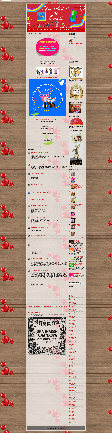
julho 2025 (71, 313)
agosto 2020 (71, 379)
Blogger (63, 428)
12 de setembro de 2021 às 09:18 (41, 244)
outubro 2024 (71, 326)
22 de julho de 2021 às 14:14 (42, 192)
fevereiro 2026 (72, 303)
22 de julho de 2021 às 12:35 (42, 152)
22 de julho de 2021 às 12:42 (38, 164)
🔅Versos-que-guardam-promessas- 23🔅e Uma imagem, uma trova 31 (79, 187)
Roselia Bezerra (34, 152)
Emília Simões (33, 205)
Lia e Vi (32, 235)
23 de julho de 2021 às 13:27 (39, 217)
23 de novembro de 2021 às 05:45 (42, 258)
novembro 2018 (72, 405)
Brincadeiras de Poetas (78, 256)
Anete (32, 184)
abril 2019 (71, 398)
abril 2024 (71, 334)
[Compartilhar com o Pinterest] (41, 147)
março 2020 (71, 386)
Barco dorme (77, 218)
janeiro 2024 (71, 338)
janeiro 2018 (71, 418)
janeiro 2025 (71, 321)
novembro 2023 (72, 340)
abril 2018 (71, 414)
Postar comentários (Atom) (36, 308)
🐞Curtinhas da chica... (79, 212)
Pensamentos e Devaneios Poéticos (37, 199)
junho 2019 (71, 395)
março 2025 (71, 319)
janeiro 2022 (71, 356)
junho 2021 (71, 366)
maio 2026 (71, 299)
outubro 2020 (71, 376)
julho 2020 (71, 380)
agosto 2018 (71, 409)
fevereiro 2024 (72, 337)
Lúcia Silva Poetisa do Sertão (76, 43)
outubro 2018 (71, 407)
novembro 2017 (72, 421)
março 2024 (71, 335)
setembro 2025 (72, 310)
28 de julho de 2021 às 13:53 (39, 235)
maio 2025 (71, 316)
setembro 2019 (72, 393)
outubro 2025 (71, 309)
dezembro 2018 (72, 404)
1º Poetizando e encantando (77, 241)
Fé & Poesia (73, 191)
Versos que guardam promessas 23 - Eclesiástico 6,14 (78, 193)
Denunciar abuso (73, 291)
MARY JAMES (33, 258)
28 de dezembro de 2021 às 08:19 (44, 270)
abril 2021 (71, 369)
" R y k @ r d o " (34, 192)
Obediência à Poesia (78, 232)
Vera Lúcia (33, 244)
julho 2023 (71, 345)
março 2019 (71, 400)
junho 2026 (71, 298)
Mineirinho (73, 217)
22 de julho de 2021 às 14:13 (38, 184)
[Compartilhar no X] (39, 147)
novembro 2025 (72, 307)
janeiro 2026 (71, 305)
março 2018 (71, 415)
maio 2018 (71, 412)
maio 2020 (71, 383)
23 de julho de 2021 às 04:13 (41, 205)
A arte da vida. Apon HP (75, 224)
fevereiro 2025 (72, 320)
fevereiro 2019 (72, 401)
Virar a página (77, 225)
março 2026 (71, 302)
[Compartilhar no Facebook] (40, 147)
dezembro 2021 (72, 358)
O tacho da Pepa (74, 197)
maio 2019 (71, 397)
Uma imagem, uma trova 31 (34, 312)
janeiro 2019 (71, 402)
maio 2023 (71, 347)
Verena (32, 173)
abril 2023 (71, 348)
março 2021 (71, 370)
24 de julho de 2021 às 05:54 (43, 227)
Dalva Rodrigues (34, 227)
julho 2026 (71, 296)
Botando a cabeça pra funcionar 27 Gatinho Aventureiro (78, 264)
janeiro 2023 (71, 349)
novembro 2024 (72, 324)
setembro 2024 (72, 327)
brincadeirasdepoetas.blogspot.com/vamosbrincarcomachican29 (47, 119)
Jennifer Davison (34, 270)
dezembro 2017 (72, 419)
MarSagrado (73, 177)
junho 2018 (71, 411)
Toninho (32, 217)
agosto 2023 (71, 344)
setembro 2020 (72, 377)
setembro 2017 (72, 423)
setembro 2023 (72, 342)
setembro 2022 (72, 352)
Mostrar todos (82, 237)
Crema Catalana (78, 198)
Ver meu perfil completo (73, 45)
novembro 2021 (72, 359)
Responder (33, 161)
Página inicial (47, 306)
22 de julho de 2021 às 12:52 (39, 173)
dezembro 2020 (72, 373)
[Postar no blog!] (38, 147)
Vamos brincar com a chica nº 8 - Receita (79, 249)
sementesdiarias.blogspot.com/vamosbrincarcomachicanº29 (47, 77)
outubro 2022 (71, 351)
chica (32, 164)
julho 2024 (71, 330)
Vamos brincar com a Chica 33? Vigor (78, 274)
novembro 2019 (72, 390)
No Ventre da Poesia (75, 231)
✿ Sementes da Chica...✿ (76, 211)
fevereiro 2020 (72, 387)
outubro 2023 (71, 341)
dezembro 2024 (72, 323)
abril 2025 (71, 317)
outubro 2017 (71, 422)
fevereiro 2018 (72, 416)
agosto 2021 (71, 363)
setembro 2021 (72, 362)
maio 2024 (71, 333)
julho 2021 (71, 365)
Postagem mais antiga (61, 306)
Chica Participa (74, 184)
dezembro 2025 (72, 306)
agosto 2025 (71, 312)
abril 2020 (71, 384)
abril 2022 (71, 355)
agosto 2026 (71, 295)
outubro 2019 (71, 391)
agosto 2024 (71, 328)
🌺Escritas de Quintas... (77, 206)
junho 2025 (71, 314)
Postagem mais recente (34, 306)
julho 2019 (71, 394)
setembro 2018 (72, 408)
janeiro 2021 (71, 372)
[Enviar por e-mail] (37, 147)
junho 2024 (71, 331)
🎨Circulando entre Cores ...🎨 (77, 204)
